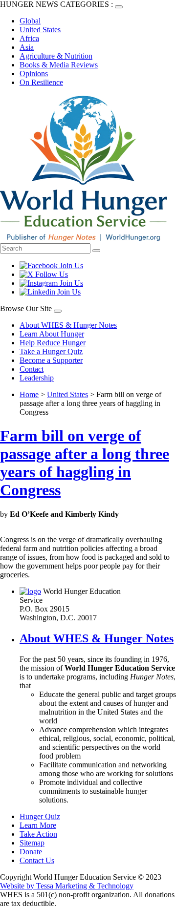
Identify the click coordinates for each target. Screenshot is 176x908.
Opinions (34, 73)
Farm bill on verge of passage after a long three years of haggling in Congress (84, 463)
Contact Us (37, 860)
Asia (27, 47)
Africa (29, 38)
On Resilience (41, 82)
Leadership (37, 378)
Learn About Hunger (52, 334)
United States (40, 29)
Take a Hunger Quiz (51, 351)
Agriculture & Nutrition (56, 56)
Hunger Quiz (40, 816)
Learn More (38, 825)
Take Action (38, 834)
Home (29, 394)
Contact (32, 369)
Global (30, 21)
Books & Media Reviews (59, 65)
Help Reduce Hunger (53, 342)
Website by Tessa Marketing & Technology (66, 886)
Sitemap (32, 843)
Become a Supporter (51, 360)
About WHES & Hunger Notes (68, 325)
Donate (31, 851)
